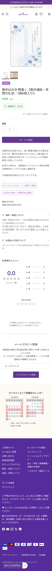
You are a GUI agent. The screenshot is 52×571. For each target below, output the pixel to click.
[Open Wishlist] (41, 14)
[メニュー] (3, 14)
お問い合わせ (8, 455)
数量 (4, 123)
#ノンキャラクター (12, 185)
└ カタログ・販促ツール (38, 470)
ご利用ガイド (8, 447)
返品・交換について (11, 472)
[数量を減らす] (4, 129)
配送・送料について (11, 468)
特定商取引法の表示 (28, 555)
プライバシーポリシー (10, 555)
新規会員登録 (8, 460)
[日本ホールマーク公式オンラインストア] (23, 14)
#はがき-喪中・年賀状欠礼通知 (17, 192)
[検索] (8, 14)
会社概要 (42, 555)
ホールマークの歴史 (36, 447)
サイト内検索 (8, 482)
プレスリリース (34, 451)
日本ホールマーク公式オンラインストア (22, 562)
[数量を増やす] (14, 129)
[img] (11, 278)
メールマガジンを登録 (25, 374)
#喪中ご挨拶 (30, 185)
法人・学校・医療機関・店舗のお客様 (38, 465)
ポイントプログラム (11, 464)
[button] (36, 266)
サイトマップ (8, 487)
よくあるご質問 (9, 451)
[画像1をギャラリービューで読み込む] (26, 44)
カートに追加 (26, 139)
